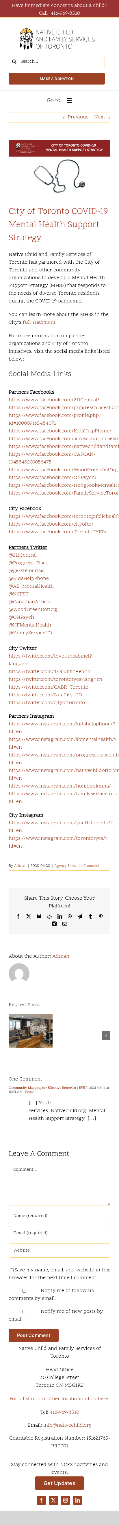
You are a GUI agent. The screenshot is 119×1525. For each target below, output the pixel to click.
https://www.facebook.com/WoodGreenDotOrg (63, 470)
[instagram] (65, 1500)
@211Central (23, 555)
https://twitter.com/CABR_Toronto (48, 687)
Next (99, 117)
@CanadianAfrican (31, 602)
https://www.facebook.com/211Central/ (54, 400)
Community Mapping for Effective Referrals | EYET (48, 1088)
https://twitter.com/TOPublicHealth (49, 671)
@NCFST (19, 594)
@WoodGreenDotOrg (33, 609)
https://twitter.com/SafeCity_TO (45, 695)
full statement (39, 322)
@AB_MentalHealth (31, 586)
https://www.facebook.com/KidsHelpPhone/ (60, 431)
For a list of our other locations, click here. (59, 1399)
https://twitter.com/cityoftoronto (47, 702)
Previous (78, 117)
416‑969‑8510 (65, 13)
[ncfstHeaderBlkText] (57, 25)
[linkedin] (77, 1500)
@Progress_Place (28, 563)
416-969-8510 (64, 1412)
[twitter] (53, 1500)
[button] (13, 1035)
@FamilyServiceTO (30, 633)
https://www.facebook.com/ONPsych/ (53, 477)
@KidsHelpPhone (29, 578)
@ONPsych (21, 617)
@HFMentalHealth (30, 625)
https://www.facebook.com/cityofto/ (51, 524)
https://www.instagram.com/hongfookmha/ (60, 786)
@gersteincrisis (26, 570)
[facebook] (41, 1500)
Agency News (65, 866)
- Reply (28, 1092)
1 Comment (90, 866)
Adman (20, 866)
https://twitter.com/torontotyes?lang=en (55, 679)
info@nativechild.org (67, 1425)
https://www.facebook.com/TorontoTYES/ (58, 532)
